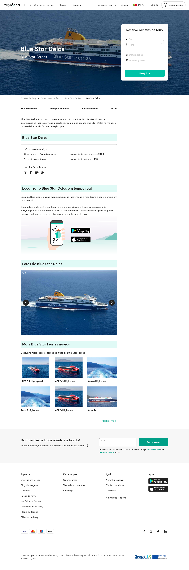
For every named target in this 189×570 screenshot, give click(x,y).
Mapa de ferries (29, 511)
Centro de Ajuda (115, 485)
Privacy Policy (153, 449)
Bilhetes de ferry (28, 98)
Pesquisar (144, 73)
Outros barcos (90, 108)
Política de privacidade (82, 555)
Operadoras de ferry (51, 98)
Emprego (68, 490)
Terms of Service (106, 452)
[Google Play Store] (158, 481)
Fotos (114, 108)
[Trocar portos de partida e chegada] (163, 42)
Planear (63, 4)
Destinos (25, 490)
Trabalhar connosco (74, 485)
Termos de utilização (50, 555)
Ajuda (124, 4)
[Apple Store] (158, 489)
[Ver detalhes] (88, 445)
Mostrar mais (109, 420)
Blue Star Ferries (73, 98)
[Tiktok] (158, 531)
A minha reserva (107, 4)
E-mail (104, 440)
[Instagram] (151, 531)
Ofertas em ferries (43, 4)
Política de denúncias (106, 555)
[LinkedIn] (165, 531)
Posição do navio (59, 108)
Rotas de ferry (28, 495)
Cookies (66, 555)
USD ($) (154, 4)
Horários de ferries (31, 501)
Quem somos (70, 479)
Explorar (77, 4)
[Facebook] (144, 531)
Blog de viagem (29, 485)
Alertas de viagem (116, 497)
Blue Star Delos (92, 98)
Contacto (111, 490)
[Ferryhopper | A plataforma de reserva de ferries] (12, 5)
